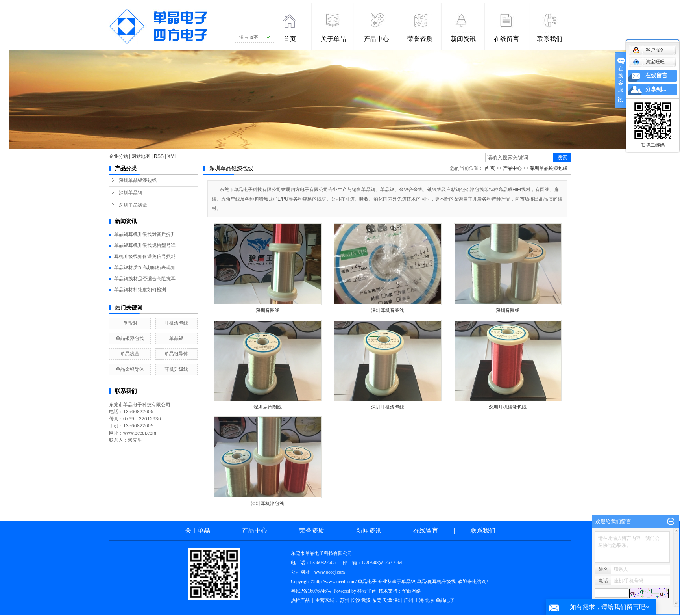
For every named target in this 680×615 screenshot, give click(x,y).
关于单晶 (333, 38)
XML (172, 156)
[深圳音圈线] (268, 264)
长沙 (355, 600)
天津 (387, 600)
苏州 (344, 600)
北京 (429, 600)
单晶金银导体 (130, 369)
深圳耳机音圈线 (387, 310)
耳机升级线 (176, 369)
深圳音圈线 (267, 310)
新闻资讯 (463, 38)
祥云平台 (366, 591)
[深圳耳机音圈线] (388, 264)
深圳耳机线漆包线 (508, 407)
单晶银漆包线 (130, 338)
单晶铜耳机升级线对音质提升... (146, 234)
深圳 (398, 600)
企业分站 (118, 156)
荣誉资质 (419, 38)
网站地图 (140, 156)
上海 (419, 600)
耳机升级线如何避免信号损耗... (146, 256)
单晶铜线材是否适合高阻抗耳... (146, 278)
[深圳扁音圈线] (268, 360)
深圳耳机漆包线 (387, 407)
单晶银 (176, 338)
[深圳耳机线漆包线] (508, 360)
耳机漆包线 (176, 323)
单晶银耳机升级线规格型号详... (146, 245)
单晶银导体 (176, 354)
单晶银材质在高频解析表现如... (146, 267)
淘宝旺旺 (655, 62)
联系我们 (549, 38)
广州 (408, 600)
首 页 (489, 168)
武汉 (366, 600)
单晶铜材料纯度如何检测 (140, 289)
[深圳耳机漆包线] (388, 360)
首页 (289, 38)
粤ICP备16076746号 (311, 591)
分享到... (656, 89)
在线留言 (506, 38)
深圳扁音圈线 (267, 407)
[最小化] (670, 522)
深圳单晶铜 (130, 192)
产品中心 (376, 38)
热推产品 (300, 600)
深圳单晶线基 (133, 205)
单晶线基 (129, 354)
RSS (159, 156)
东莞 (376, 600)
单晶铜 (130, 323)
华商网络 (411, 591)
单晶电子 (445, 600)
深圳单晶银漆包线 (138, 180)
